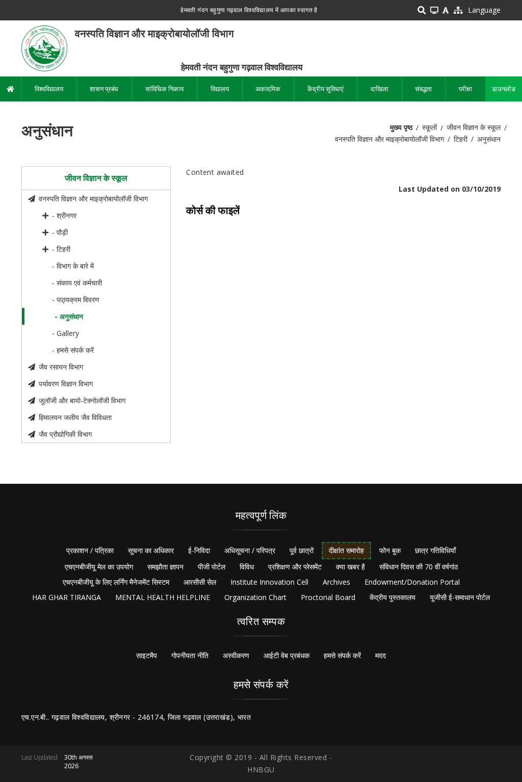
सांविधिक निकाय (164, 88)
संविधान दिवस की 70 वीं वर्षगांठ (418, 566)
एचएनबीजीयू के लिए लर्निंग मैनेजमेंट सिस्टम (116, 582)
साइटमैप (146, 655)
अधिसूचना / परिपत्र (249, 550)
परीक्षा (465, 88)
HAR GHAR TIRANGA (66, 597)
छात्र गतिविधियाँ (435, 550)
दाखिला (379, 88)
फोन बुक (390, 550)
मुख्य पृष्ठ (401, 127)
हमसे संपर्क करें (342, 655)
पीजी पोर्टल (211, 566)
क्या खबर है (350, 566)
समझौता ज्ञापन (165, 566)
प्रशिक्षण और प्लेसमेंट (295, 566)
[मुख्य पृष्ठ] (44, 48)
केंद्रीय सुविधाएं (325, 88)
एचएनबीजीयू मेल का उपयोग (99, 566)
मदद (380, 655)
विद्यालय (220, 88)
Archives (336, 582)
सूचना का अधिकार (151, 550)
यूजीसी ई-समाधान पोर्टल (460, 597)
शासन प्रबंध (104, 88)
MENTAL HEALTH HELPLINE (162, 597)
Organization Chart (255, 597)
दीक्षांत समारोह (346, 550)
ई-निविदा (199, 550)
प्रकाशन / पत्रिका (90, 550)
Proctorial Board (328, 597)
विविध (247, 566)
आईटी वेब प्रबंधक (286, 655)
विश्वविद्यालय (49, 88)
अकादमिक (267, 88)
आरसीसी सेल (200, 582)
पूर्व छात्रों (302, 550)
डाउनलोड (503, 88)
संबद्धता (423, 88)
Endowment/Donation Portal (412, 582)
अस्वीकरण (236, 655)
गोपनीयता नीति (189, 655)
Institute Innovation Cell (269, 582)
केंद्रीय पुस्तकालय (392, 597)
